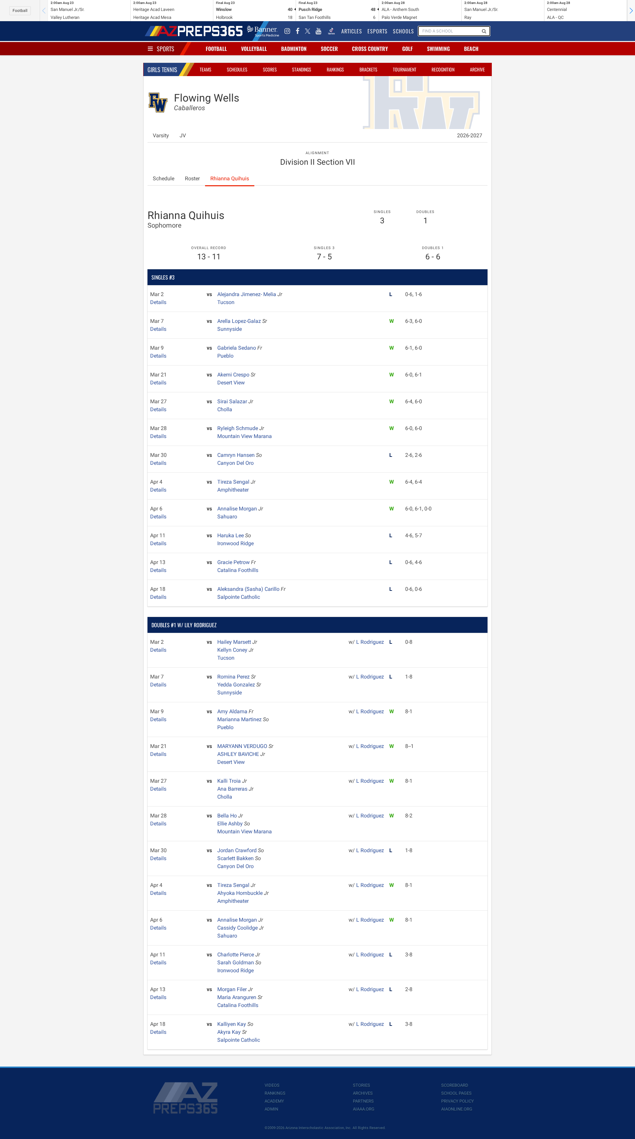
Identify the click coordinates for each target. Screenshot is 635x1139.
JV (183, 135)
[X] (308, 31)
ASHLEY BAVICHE (238, 754)
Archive (477, 69)
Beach (471, 49)
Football (20, 10)
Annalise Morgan (237, 508)
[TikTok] (331, 31)
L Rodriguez (370, 642)
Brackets (368, 69)
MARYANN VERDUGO (243, 746)
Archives (363, 1093)
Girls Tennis (162, 69)
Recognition (443, 69)
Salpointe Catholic (238, 597)
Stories (361, 1085)
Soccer (329, 49)
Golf (407, 49)
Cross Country (370, 49)
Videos (272, 1085)
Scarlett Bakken (236, 858)
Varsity (161, 135)
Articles (351, 31)
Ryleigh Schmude (238, 428)
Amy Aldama (233, 711)
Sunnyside (229, 329)
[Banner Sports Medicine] (263, 31)
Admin (271, 1109)
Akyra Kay (229, 1032)
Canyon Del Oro (235, 463)
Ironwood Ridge (235, 543)
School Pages (456, 1093)
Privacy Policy (457, 1101)
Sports (165, 48)
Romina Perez (234, 677)
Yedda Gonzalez (236, 684)
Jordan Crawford (237, 850)
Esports (377, 31)
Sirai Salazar (232, 401)
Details (158, 302)
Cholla (224, 409)
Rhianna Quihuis (229, 178)
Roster (192, 178)
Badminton (294, 49)
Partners (363, 1101)
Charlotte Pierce (236, 954)
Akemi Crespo (234, 375)
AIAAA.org (363, 1109)
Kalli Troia (229, 781)
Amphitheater (233, 490)
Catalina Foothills (237, 570)
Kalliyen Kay (232, 1024)
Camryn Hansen (236, 455)
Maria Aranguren (237, 997)
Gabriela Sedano (237, 348)
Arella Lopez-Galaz (239, 321)
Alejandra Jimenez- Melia (247, 294)
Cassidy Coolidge (238, 928)
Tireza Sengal (234, 482)
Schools (403, 31)
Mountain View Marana (244, 436)
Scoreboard (454, 1085)
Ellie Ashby (230, 823)
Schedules (237, 69)
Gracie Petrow (234, 562)
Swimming (438, 49)
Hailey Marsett (234, 642)
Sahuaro (227, 516)
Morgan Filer (232, 989)
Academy (274, 1101)
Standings (301, 69)
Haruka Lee (231, 535)
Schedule (163, 178)
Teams (205, 69)
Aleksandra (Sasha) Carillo (249, 589)
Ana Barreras (233, 789)
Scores (270, 69)
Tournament (404, 69)
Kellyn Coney (233, 650)
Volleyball (254, 49)
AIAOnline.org (456, 1109)
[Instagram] (287, 31)
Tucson (225, 302)
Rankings (335, 69)
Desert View (231, 382)
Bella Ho (227, 815)
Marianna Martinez (240, 719)
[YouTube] (318, 31)
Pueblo (225, 356)
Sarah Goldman (236, 962)
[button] (631, 10)
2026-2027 (469, 135)
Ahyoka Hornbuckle (240, 893)
